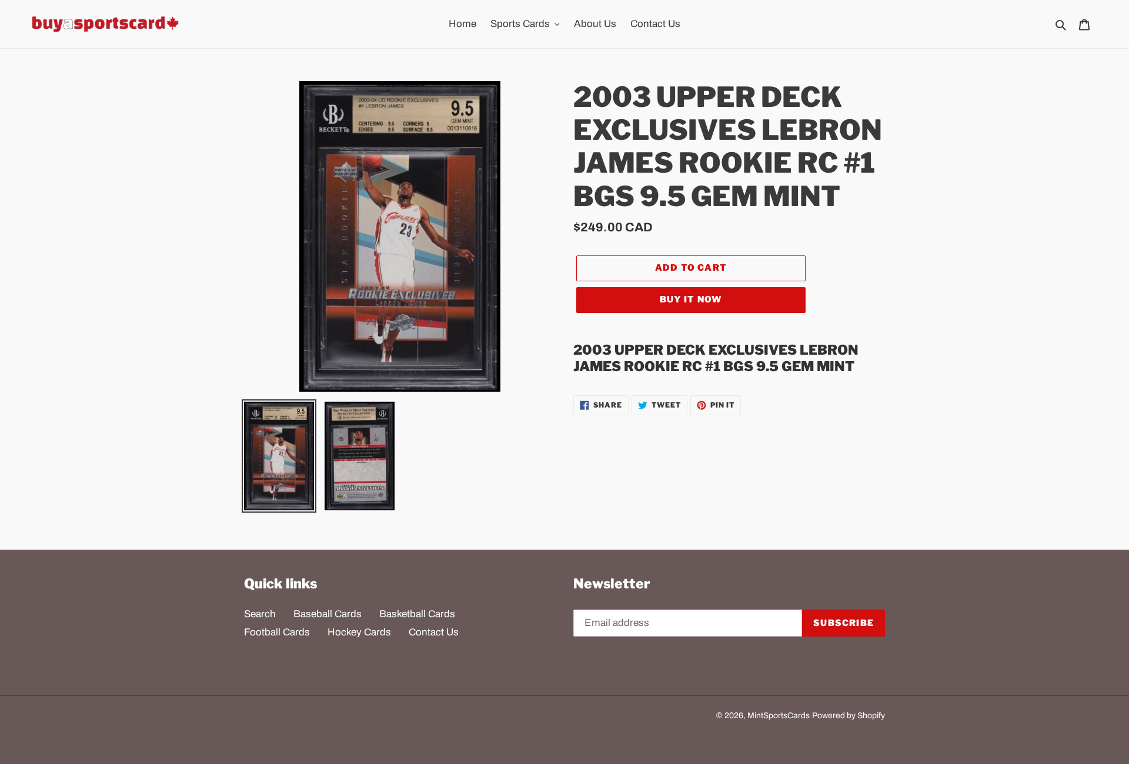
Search (260, 614)
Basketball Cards (417, 614)
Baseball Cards (327, 614)
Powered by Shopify (848, 715)
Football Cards (277, 632)
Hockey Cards (359, 632)
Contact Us (434, 632)
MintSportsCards (778, 715)
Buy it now (691, 299)
